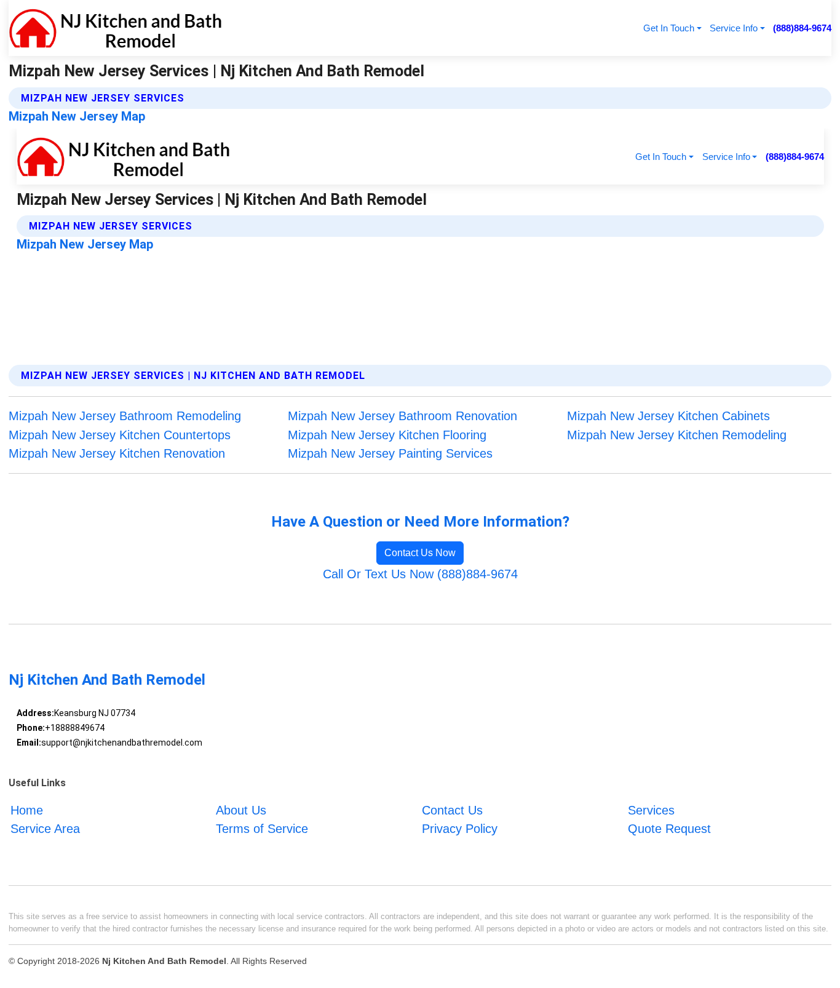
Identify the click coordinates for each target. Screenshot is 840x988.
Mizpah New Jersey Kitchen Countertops (120, 435)
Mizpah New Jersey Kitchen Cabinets (668, 416)
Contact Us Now (420, 553)
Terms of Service (262, 829)
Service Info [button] (734, 28)
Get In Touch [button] (668, 28)
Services (651, 810)
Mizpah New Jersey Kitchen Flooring (387, 435)
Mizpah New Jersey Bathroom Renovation (402, 416)
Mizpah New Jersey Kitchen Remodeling (677, 435)
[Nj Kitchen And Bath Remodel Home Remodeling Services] (115, 28)
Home (26, 810)
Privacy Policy (459, 829)
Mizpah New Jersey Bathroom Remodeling (125, 416)
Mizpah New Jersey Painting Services (390, 453)
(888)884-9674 (802, 28)
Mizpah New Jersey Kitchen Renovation (117, 453)
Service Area (45, 829)
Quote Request (669, 829)
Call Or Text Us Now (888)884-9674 (420, 574)
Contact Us (452, 810)
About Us (241, 810)
